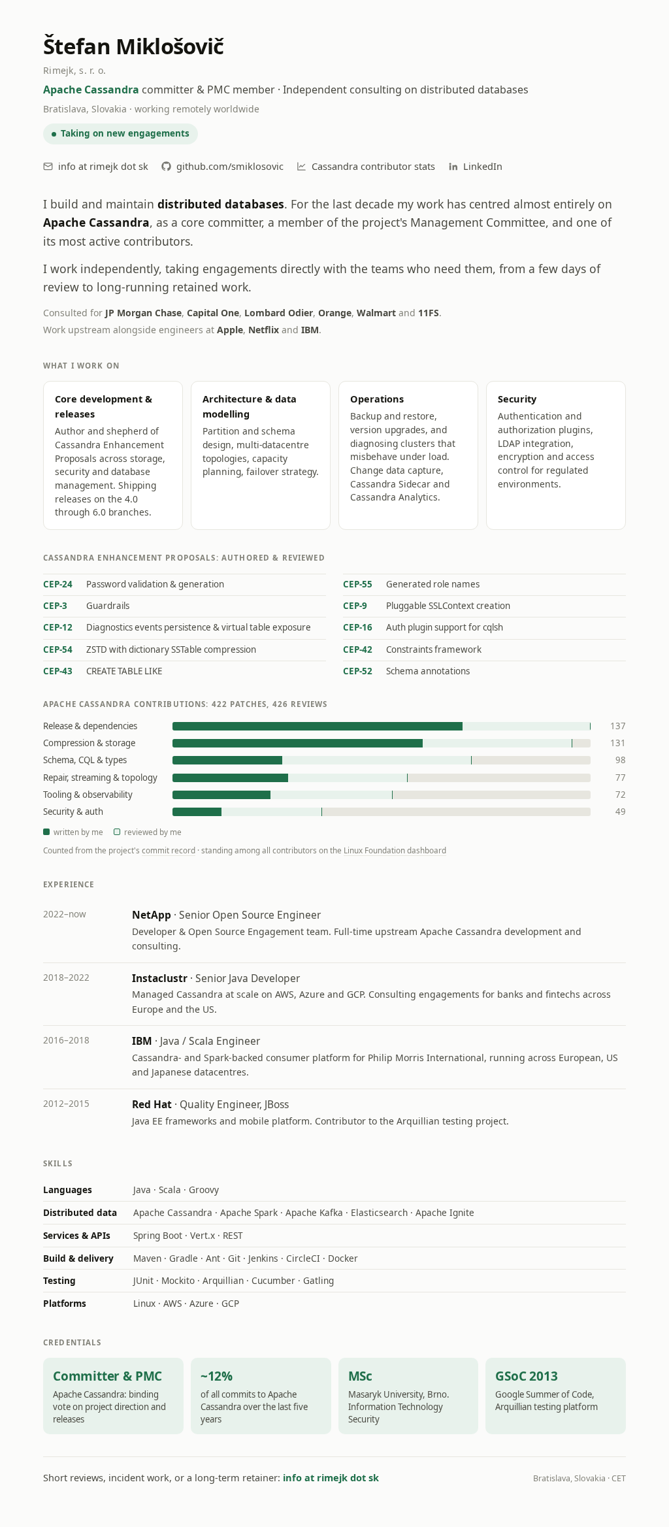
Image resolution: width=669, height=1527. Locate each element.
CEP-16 (357, 627)
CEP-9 (355, 606)
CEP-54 (58, 649)
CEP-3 (55, 606)
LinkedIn (482, 165)
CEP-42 (357, 649)
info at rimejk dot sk (103, 165)
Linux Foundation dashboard (395, 850)
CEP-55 (357, 584)
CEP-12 (58, 627)
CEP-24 (58, 584)
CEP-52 (357, 671)
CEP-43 (58, 671)
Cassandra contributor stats (373, 165)
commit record (168, 850)
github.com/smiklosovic (230, 165)
